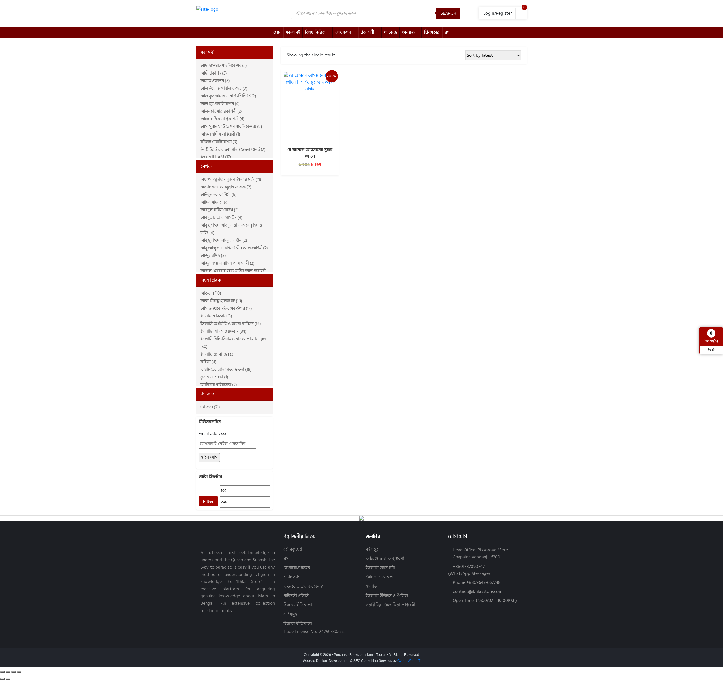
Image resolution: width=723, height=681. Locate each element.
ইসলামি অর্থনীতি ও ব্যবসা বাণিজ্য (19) (230, 323)
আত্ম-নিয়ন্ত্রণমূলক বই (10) (221, 300)
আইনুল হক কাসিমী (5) (218, 194)
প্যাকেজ (390, 32)
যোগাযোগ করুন (296, 568)
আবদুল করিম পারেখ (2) (219, 210)
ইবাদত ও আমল (379, 577)
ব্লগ (447, 32)
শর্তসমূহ (290, 614)
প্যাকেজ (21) (210, 407)
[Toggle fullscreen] (8, 672)
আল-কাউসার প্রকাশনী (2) (221, 111)
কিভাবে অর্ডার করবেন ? (303, 586)
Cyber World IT (408, 661)
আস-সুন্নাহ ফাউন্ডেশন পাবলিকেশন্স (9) (231, 126)
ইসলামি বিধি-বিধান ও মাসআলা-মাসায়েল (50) (233, 343)
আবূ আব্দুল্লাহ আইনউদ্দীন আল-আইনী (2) (234, 248)
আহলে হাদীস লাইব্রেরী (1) (220, 134)
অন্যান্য (408, 32)
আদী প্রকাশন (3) (213, 73)
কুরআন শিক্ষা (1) (214, 377)
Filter (208, 501)
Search (448, 13)
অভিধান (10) (210, 293)
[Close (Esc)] (19, 672)
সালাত (371, 586)
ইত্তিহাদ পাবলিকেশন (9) (219, 141)
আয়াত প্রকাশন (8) (215, 80)
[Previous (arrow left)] (2, 679)
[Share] (13, 672)
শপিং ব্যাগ (291, 577)
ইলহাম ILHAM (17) (215, 157)
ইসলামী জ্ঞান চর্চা (380, 568)
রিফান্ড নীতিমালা (297, 605)
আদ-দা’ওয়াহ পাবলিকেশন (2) (223, 65)
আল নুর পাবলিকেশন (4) (220, 103)
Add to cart (309, 137)
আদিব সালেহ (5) (213, 202)
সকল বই (293, 32)
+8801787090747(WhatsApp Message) (469, 570)
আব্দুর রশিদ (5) (213, 255)
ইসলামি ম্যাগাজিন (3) (217, 354)
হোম (276, 32)
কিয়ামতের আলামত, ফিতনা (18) (226, 369)
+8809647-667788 (483, 582)
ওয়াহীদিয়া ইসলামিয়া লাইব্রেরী (390, 605)
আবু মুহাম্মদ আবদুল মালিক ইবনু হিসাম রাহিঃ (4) (231, 229)
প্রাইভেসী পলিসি (296, 596)
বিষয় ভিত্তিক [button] (211, 280)
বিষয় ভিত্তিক (315, 32)
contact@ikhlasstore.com (477, 591)
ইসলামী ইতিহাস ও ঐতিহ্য (387, 596)
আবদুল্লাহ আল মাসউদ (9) (221, 217)
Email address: (212, 433)
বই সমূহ (372, 549)
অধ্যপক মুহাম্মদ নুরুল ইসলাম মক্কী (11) (230, 179)
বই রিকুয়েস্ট (292, 549)
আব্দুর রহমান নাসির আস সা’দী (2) (227, 263)
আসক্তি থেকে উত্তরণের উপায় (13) (226, 308)
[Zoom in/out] (2, 672)
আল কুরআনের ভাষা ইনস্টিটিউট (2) (228, 96)
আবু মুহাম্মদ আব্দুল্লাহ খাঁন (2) (223, 240)
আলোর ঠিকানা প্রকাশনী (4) (222, 119)
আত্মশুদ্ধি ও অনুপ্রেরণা (385, 558)
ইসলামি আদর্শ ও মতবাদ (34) (223, 331)
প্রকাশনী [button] (207, 52)
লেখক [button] (206, 166)
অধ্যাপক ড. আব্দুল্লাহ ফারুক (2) (225, 187)
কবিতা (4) (208, 361)
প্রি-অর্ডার (431, 32)
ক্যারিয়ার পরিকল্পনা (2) (218, 384)
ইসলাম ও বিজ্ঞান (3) (216, 316)
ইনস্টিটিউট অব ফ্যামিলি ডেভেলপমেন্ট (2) (232, 149)
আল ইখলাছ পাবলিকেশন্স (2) (223, 88)
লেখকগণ (343, 32)
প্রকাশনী (367, 32)
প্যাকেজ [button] (207, 394)
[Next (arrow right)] (8, 679)
